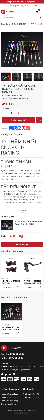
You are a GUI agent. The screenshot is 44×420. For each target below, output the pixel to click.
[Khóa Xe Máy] (8, 11)
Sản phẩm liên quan (12, 250)
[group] (22, 49)
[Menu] (42, 12)
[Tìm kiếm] (41, 17)
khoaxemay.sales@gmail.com (18, 370)
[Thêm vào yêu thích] (39, 120)
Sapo (27, 413)
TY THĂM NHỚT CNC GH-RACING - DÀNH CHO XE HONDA (10, 328)
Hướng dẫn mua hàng (9, 394)
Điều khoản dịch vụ (8, 404)
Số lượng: (6, 108)
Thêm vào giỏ (18, 119)
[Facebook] (2, 374)
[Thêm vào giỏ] (18, 286)
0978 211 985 (16, 358)
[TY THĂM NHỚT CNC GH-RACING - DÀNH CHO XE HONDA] (11, 311)
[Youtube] (10, 374)
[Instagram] (14, 374)
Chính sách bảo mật (31, 394)
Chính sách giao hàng (9, 401)
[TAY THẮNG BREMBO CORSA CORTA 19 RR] (32, 265)
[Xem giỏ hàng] (36, 12)
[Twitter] (6, 374)
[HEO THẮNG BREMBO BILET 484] (11, 265)
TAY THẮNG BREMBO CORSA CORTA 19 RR (32, 282)
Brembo (5, 278)
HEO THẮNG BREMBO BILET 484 (11, 282)
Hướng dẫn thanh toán (10, 397)
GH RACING (6, 325)
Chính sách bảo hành (31, 397)
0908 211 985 (32, 6)
